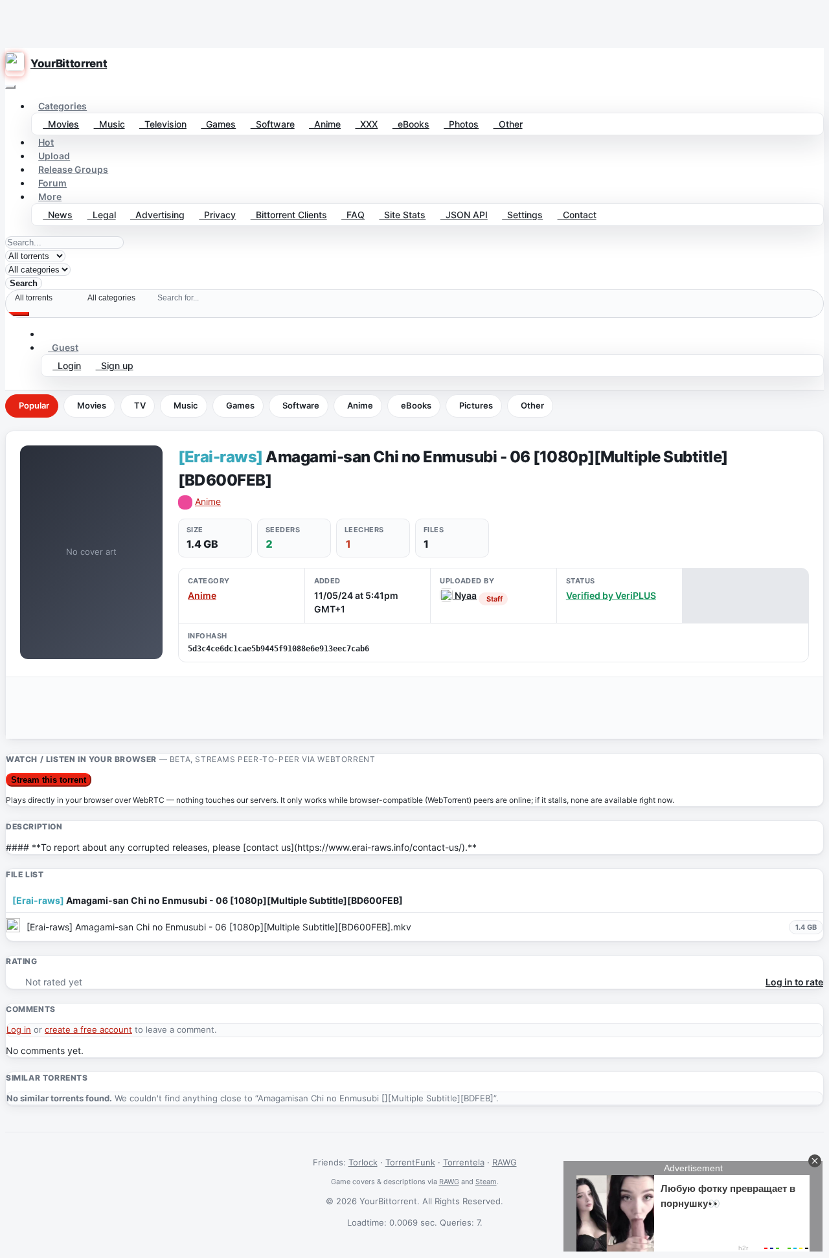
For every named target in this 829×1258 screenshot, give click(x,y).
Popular (34, 405)
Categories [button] (62, 105)
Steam (486, 1181)
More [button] (50, 196)
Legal (101, 214)
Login (66, 365)
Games (218, 123)
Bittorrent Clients (289, 214)
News (58, 214)
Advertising (157, 214)
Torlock (363, 1162)
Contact (577, 214)
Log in (18, 1029)
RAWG (504, 1162)
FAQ (353, 214)
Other (508, 123)
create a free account (88, 1029)
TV (140, 405)
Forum (52, 182)
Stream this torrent (48, 780)
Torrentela (463, 1162)
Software (273, 123)
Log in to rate (794, 981)
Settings (522, 214)
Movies (61, 123)
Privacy (217, 214)
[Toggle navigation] (10, 87)
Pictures (476, 405)
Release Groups (73, 169)
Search (24, 283)
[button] (48, 334)
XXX (366, 123)
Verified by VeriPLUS (611, 595)
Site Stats (402, 214)
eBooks (410, 123)
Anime (325, 123)
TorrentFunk (410, 1162)
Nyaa (465, 595)
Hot (46, 142)
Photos (461, 123)
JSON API (464, 214)
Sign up (114, 365)
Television (163, 123)
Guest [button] (63, 347)
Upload (54, 155)
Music (109, 123)
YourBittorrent (68, 63)
